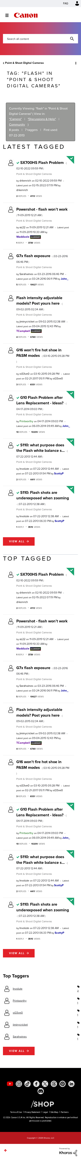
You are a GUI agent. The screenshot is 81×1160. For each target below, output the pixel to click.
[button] (75, 6)
